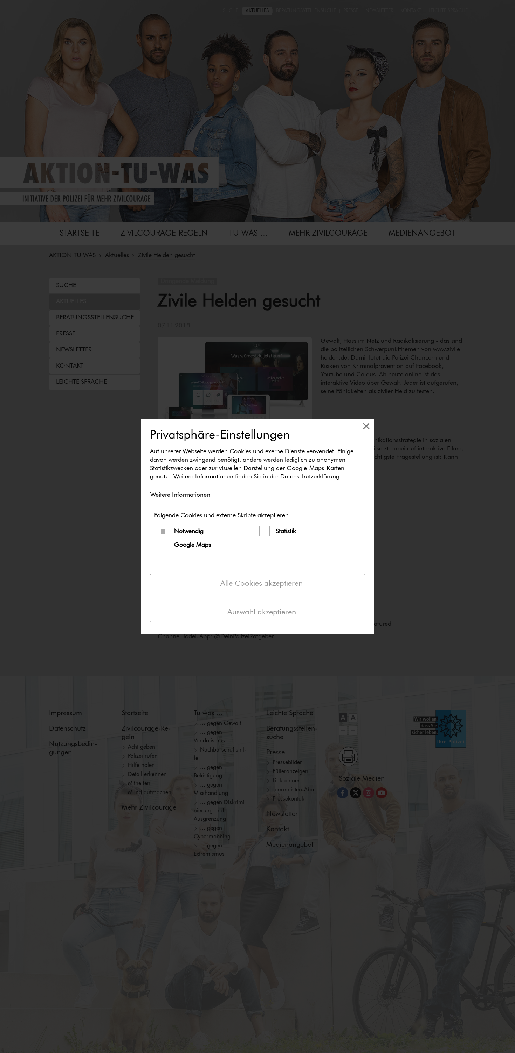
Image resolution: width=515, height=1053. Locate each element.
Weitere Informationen (180, 495)
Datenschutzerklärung (309, 477)
